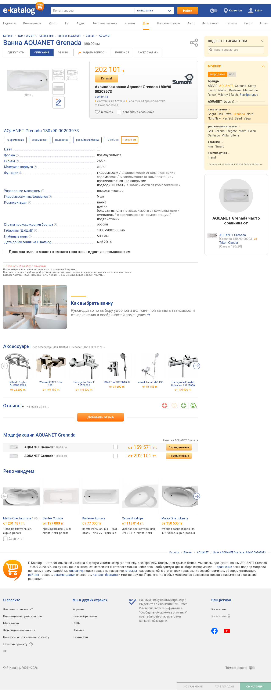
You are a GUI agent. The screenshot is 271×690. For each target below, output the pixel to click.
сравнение (224, 567)
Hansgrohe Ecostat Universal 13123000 (183, 384)
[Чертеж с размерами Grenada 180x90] (72, 75)
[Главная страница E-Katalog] (23, 10)
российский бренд (87, 139)
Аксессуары (148, 52)
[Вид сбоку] (58, 88)
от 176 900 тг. (183, 389)
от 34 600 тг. (117, 386)
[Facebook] (214, 631)
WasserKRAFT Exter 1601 (51, 384)
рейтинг (33, 575)
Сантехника (46, 35)
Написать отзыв (36, 406)
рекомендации (64, 575)
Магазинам (11, 623)
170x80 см (112, 139)
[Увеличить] (28, 80)
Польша (78, 630)
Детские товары (168, 23)
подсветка (61, 139)
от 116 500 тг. (84, 389)
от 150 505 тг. (172, 523)
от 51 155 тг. (150, 386)
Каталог (8, 35)
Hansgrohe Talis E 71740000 (84, 384)
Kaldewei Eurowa (93, 518)
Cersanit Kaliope (133, 518)
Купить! (106, 78)
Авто (190, 23)
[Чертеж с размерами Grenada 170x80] (58, 75)
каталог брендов (105, 575)
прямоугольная (109, 155)
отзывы (131, 571)
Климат (130, 23)
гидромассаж (15, 139)
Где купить (17, 52)
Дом (146, 23)
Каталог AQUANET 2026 (16, 275)
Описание (41, 52)
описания (76, 571)
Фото (52, 23)
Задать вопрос (94, 52)
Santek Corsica (53, 518)
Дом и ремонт (26, 35)
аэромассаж (39, 139)
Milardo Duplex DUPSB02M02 (18, 384)
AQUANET (105, 35)
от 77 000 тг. (92, 523)
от (14, 523)
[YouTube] (227, 631)
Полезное (122, 52)
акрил (101, 167)
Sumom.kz (101, 96)
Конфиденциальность (19, 630)
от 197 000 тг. (54, 523)
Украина (78, 609)
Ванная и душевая (69, 35)
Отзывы (63, 52)
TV (66, 23)
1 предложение (179, 447)
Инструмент (210, 23)
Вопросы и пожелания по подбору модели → (235, 164)
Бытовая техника (105, 23)
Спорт (248, 23)
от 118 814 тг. (133, 523)
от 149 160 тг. (51, 389)
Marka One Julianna (175, 518)
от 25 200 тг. (18, 389)
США (76, 623)
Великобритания (85, 616)
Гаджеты (9, 23)
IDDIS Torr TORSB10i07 (117, 382)
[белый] (115, 447)
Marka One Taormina (22, 518)
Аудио (81, 23)
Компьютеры (32, 23)
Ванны (90, 35)
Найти (187, 10)
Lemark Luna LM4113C (150, 382)
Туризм (231, 23)
